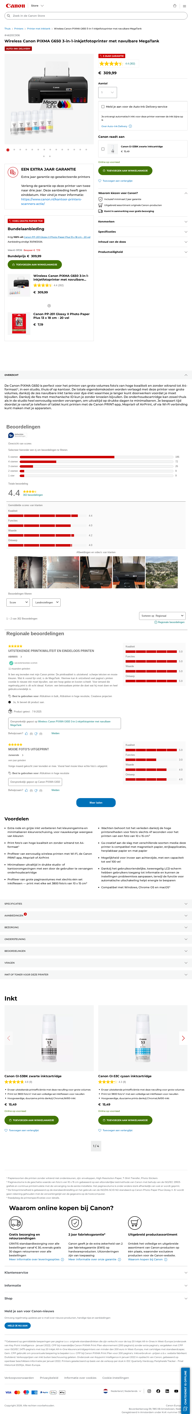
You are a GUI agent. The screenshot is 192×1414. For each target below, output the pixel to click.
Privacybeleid (49, 1378)
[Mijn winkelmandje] (175, 6)
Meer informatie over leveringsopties (34, 1259)
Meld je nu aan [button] (18, 1325)
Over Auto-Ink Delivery (114, 126)
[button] (8, 150)
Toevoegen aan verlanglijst (118, 180)
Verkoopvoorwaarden (19, 1378)
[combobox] (96, 15)
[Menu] (184, 6)
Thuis (7, 28)
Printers (18, 28)
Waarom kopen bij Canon (145, 1259)
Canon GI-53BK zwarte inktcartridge (142, 146)
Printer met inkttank (38, 28)
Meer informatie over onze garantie (92, 1259)
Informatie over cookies (80, 1378)
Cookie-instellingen (115, 1378)
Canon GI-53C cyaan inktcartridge (125, 1076)
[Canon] (15, 6)
